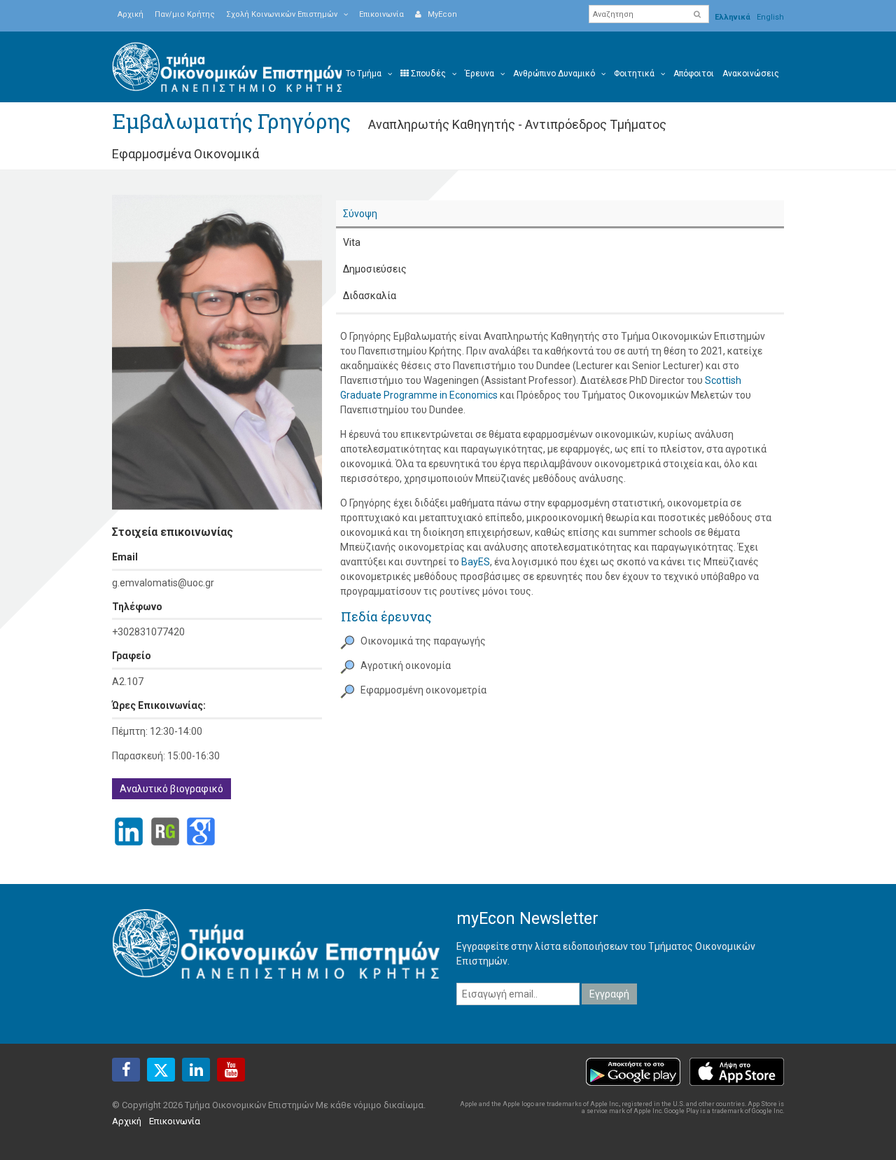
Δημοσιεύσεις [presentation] (375, 269)
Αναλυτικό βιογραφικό (171, 788)
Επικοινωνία (381, 14)
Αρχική (131, 14)
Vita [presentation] (351, 242)
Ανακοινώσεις (750, 73)
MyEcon (439, 14)
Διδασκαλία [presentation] (369, 295)
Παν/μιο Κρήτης (185, 14)
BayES (475, 561)
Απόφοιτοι (693, 73)
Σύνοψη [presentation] (360, 213)
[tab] (560, 214)
